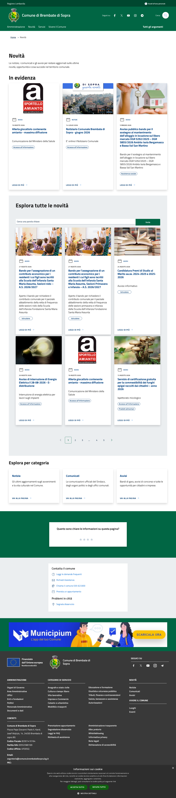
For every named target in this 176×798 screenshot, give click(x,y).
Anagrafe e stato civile (58, 687)
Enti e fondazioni (15, 699)
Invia (148, 222)
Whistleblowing (96, 733)
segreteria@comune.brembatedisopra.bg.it (28, 758)
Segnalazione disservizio (59, 729)
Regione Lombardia (16, 3)
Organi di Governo (15, 687)
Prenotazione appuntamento (61, 725)
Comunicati (134, 691)
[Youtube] (127, 15)
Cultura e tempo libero (58, 691)
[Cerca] (165, 15)
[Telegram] (141, 15)
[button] (88, 793)
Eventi (132, 711)
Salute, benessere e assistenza (103, 699)
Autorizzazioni (95, 702)
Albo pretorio (95, 729)
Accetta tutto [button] (77, 787)
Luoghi (132, 708)
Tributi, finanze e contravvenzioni (104, 695)
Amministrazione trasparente (103, 725)
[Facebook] (113, 15)
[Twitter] (120, 15)
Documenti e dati (15, 710)
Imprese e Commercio (58, 699)
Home (13, 37)
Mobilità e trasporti (57, 706)
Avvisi (20, 119)
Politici (10, 703)
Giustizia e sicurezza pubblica (102, 691)
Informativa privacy (98, 737)
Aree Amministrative (17, 691)
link (114, 781)
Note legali (94, 741)
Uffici (9, 695)
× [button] (173, 768)
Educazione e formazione (100, 687)
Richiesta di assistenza (59, 737)
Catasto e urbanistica (58, 703)
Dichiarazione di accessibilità (102, 744)
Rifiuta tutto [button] (99, 787)
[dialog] (88, 781)
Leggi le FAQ (54, 733)
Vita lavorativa (55, 695)
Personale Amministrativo (19, 706)
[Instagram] (134, 15)
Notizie (74, 119)
